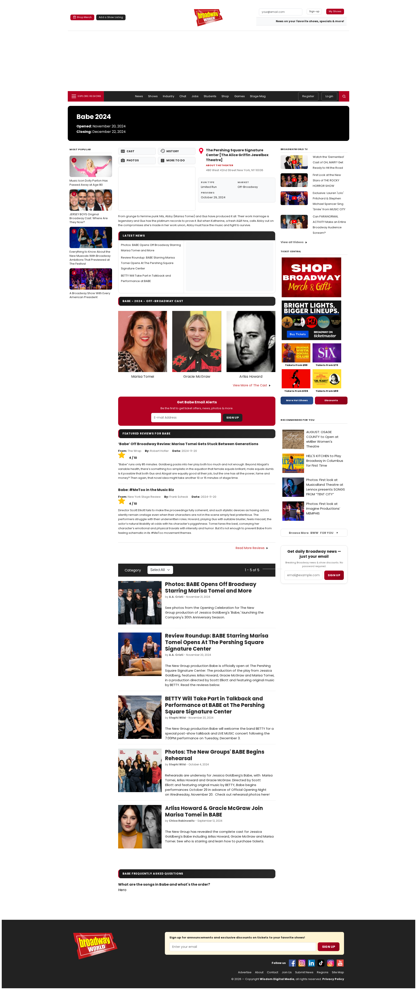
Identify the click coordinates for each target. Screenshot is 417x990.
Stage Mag (258, 96)
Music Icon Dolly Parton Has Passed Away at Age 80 (89, 172)
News (139, 96)
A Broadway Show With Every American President (90, 285)
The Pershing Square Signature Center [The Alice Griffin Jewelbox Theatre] (237, 155)
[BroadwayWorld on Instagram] (302, 963)
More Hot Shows (297, 400)
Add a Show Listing (111, 17)
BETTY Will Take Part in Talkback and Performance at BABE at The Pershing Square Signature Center (215, 705)
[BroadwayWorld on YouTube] (340, 963)
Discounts (331, 400)
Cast (130, 151)
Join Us (287, 972)
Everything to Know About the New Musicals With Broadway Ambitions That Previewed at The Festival (90, 247)
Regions (322, 972)
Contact (272, 972)
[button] (344, 96)
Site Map (338, 972)
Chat (182, 96)
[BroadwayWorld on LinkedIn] (311, 963)
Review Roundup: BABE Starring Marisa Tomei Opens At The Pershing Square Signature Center (148, 262)
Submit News (304, 972)
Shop (225, 96)
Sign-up (314, 11)
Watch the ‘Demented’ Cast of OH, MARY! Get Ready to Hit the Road (328, 162)
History (172, 151)
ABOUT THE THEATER (219, 165)
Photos (133, 160)
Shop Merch (84, 17)
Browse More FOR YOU (311, 533)
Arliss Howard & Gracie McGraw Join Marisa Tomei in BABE (214, 811)
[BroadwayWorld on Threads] (330, 963)
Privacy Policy (333, 979)
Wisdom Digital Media (277, 979)
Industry (168, 96)
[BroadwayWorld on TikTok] (321, 963)
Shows (153, 96)
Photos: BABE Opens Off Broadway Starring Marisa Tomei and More (210, 587)
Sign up (334, 575)
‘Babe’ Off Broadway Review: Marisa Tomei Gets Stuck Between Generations (188, 443)
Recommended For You (298, 420)
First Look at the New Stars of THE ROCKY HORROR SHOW (327, 180)
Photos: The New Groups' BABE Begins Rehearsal (214, 755)
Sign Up (232, 418)
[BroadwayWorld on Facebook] (292, 963)
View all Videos (292, 242)
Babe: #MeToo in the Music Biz (146, 489)
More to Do (175, 160)
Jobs (195, 96)
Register (308, 96)
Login (329, 96)
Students (210, 96)
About (259, 972)
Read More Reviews (250, 548)
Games (239, 96)
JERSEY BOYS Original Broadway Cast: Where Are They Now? (89, 208)
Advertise (245, 972)
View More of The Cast (250, 385)
